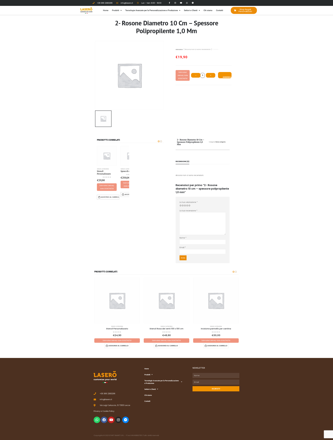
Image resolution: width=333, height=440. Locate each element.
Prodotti (115, 10)
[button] (159, 141)
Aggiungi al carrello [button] (110, 197)
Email (183, 247)
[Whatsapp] (187, 3)
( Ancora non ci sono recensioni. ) (198, 49)
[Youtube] (181, 3)
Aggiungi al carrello (227, 77)
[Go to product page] (107, 156)
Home (105, 10)
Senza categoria (103, 169)
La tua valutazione (189, 202)
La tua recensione (188, 210)
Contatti (219, 10)
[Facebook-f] (169, 3)
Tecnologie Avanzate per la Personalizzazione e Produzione (151, 10)
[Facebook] (104, 420)
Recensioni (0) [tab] (182, 161)
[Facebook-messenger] (193, 3)
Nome (183, 238)
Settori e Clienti (190, 10)
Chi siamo (208, 10)
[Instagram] (175, 3)
